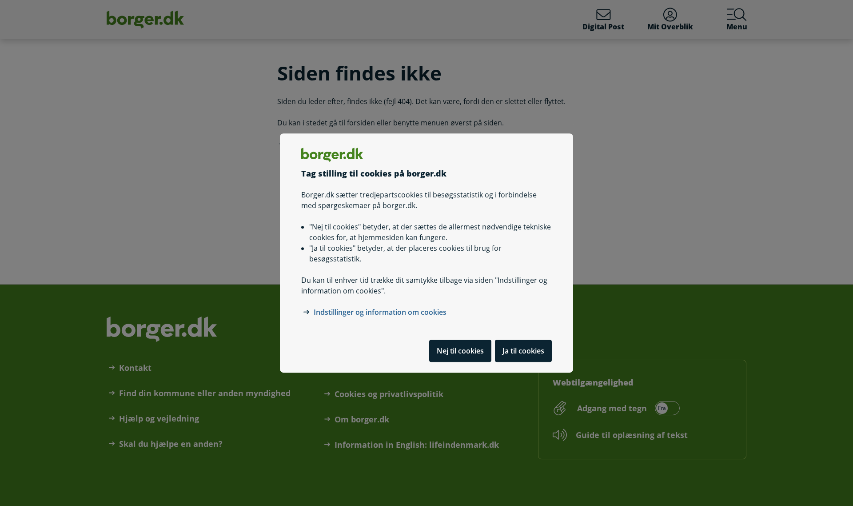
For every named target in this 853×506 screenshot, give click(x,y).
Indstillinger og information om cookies (380, 312)
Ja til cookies (523, 351)
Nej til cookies (460, 351)
